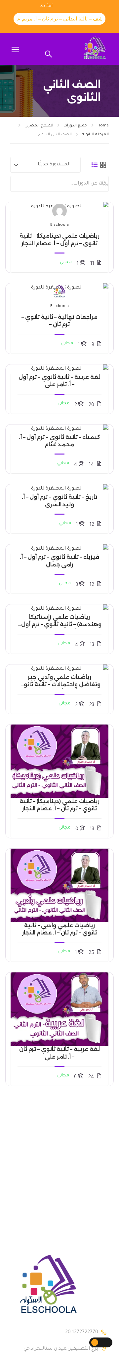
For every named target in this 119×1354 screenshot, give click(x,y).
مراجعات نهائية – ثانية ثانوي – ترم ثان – (59, 320)
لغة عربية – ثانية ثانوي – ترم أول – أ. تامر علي (59, 381)
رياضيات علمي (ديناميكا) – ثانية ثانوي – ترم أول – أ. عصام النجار (59, 239)
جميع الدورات (75, 126)
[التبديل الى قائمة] (95, 165)
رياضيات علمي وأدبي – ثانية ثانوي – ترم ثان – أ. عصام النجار (59, 929)
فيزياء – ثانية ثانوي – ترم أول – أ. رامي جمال (59, 560)
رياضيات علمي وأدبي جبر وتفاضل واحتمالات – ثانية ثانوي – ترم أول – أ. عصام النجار (59, 681)
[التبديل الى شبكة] (103, 165)
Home (103, 126)
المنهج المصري (38, 126)
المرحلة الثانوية (95, 135)
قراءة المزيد (60, 207)
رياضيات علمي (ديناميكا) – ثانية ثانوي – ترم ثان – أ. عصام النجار (59, 805)
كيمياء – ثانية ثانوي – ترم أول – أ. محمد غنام (59, 441)
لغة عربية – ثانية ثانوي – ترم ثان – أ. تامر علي (59, 1053)
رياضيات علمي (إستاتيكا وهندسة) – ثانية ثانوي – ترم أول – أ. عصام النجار (59, 621)
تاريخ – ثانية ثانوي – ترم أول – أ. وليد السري (59, 500)
